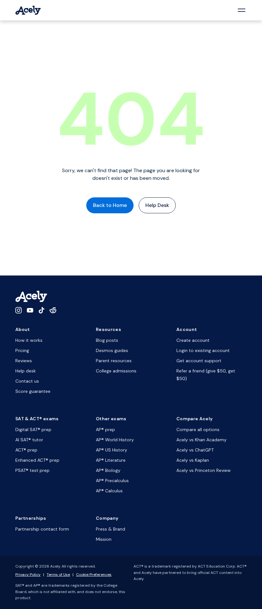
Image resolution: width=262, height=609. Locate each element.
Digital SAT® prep (33, 429)
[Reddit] (53, 310)
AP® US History (111, 450)
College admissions (116, 371)
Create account (193, 340)
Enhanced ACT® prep (37, 460)
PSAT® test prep (32, 470)
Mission (104, 539)
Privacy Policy (28, 574)
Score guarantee (32, 391)
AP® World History (115, 440)
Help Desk (157, 205)
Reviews (23, 360)
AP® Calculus (109, 491)
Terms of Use (58, 574)
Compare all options (198, 429)
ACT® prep (26, 450)
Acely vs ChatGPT (195, 450)
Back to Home (110, 205)
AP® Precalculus (112, 480)
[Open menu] (241, 10)
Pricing (22, 350)
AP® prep (105, 429)
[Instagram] (18, 310)
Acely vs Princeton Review (203, 470)
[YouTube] (30, 310)
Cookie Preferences (94, 574)
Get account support (198, 360)
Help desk (25, 371)
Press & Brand (110, 529)
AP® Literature (111, 460)
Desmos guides (112, 350)
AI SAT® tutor (29, 440)
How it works (28, 340)
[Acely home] (28, 10)
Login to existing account (203, 350)
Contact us (27, 381)
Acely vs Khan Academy (201, 440)
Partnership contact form (42, 529)
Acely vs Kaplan (192, 460)
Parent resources (114, 360)
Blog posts (107, 340)
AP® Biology (108, 470)
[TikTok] (41, 310)
